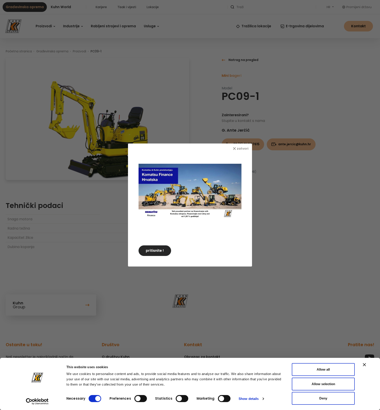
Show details (249, 399)
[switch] (140, 398)
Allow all (323, 369)
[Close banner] (364, 364)
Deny (323, 398)
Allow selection (323, 384)
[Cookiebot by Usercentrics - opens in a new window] (37, 401)
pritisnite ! (155, 250)
